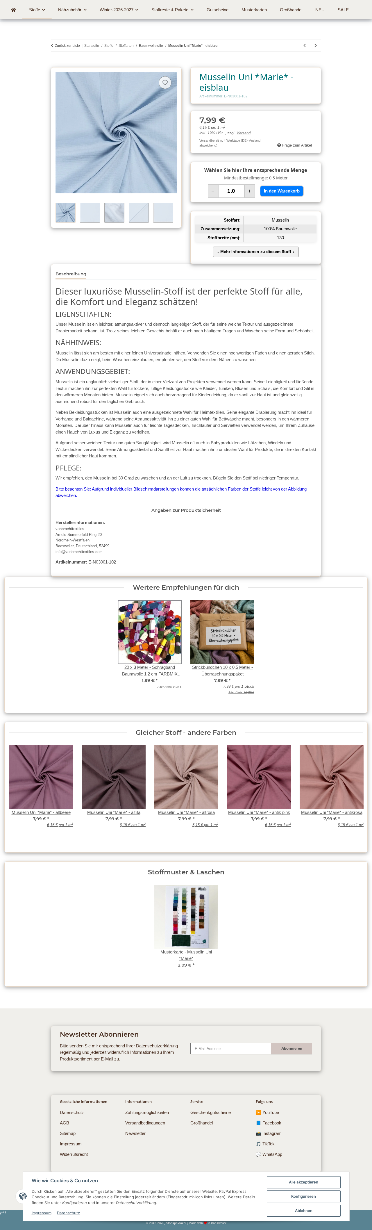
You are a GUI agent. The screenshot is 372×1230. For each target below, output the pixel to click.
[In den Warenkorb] (55, 64)
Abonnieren (291, 1048)
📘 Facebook (268, 1122)
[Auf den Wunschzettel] (165, 82)
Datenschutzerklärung (157, 1045)
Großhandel (201, 1122)
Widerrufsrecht (74, 1154)
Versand (244, 133)
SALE (343, 9)
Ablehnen (303, 1210)
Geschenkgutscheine (210, 1112)
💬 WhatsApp (269, 1154)
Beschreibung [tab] (71, 274)
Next (354, 793)
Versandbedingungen (145, 1122)
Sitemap (68, 1133)
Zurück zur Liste (67, 46)
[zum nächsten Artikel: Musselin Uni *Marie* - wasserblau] (315, 45)
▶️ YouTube (267, 1112)
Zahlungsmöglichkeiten (147, 1112)
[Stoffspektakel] (13, 10)
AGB (64, 1122)
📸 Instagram (269, 1133)
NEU (320, 9)
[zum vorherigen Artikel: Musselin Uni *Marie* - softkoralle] (304, 45)
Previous (17, 793)
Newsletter (135, 1133)
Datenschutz (68, 1213)
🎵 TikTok (265, 1143)
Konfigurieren (303, 1196)
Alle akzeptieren (303, 1182)
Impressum (41, 1213)
